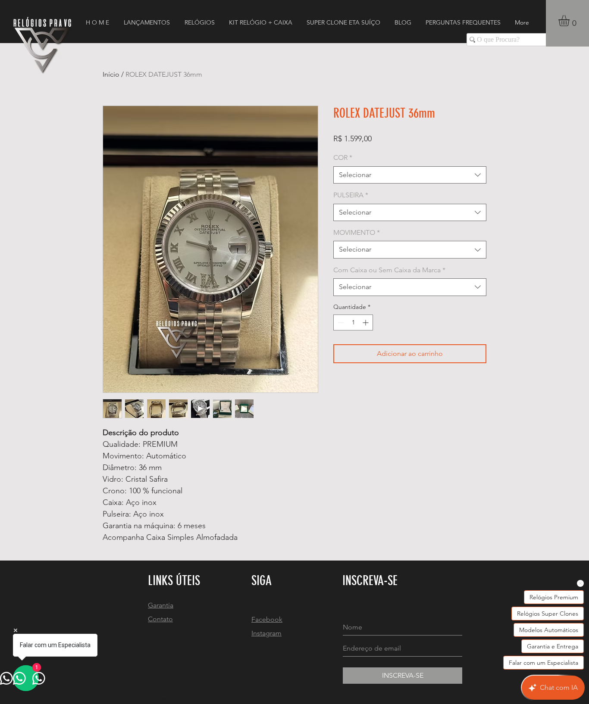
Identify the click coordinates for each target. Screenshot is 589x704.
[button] (570, 20)
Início (111, 74)
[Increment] (366, 322)
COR (342, 157)
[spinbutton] (353, 322)
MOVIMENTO (356, 232)
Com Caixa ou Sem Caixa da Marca (389, 270)
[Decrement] (340, 322)
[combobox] (409, 175)
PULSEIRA (350, 195)
